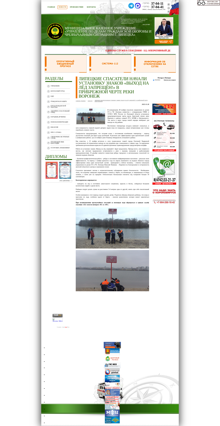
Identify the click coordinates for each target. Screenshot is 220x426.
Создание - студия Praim (63, 327)
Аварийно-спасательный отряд (60, 111)
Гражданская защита (59, 101)
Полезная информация (59, 122)
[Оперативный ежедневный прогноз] (66, 72)
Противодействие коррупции (57, 142)
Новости (62, 7)
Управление (55, 86)
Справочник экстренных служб (60, 137)
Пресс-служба (56, 132)
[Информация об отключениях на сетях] (155, 72)
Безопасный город (58, 91)
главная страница (80, 101)
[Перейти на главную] (55, 39)
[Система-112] (110, 72)
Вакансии (54, 127)
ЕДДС (52, 96)
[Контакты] (168, 13)
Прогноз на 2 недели (170, 80)
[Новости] (168, 9)
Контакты (91, 7)
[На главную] (168, 5)
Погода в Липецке (164, 78)
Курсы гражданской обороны (58, 106)
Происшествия (76, 7)
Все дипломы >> (65, 180)
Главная (51, 7)
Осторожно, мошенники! (60, 148)
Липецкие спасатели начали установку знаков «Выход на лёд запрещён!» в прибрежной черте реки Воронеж (121, 100)
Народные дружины (58, 117)
